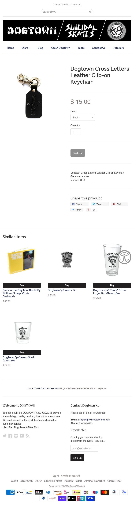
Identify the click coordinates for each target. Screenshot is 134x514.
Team (80, 48)
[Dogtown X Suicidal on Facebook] (10, 436)
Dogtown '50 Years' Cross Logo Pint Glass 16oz (109, 292)
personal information (94, 481)
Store (25, 48)
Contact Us (98, 48)
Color (73, 111)
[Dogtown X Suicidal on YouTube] (22, 436)
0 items (61, 4)
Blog (40, 48)
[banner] (67, 30)
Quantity (75, 125)
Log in (56, 475)
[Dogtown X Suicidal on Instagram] (16, 436)
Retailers (118, 48)
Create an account (70, 475)
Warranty (68, 481)
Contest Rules (114, 481)
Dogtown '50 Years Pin (62, 290)
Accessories (53, 388)
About (39, 481)
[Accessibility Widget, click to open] (124, 257)
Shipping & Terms (53, 481)
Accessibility (26, 481)
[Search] (90, 11)
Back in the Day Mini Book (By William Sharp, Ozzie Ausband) (21, 293)
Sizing (79, 481)
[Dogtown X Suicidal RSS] (28, 436)
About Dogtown (60, 48)
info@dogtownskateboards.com (94, 419)
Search (14, 481)
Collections (40, 388)
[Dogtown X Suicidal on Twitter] (4, 436)
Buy (22, 285)
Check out (76, 4)
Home (10, 48)
